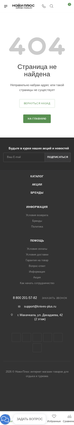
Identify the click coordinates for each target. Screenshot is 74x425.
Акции (37, 184)
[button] (5, 419)
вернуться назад (37, 103)
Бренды (37, 192)
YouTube (47, 337)
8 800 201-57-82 (25, 298)
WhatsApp (37, 347)
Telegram (37, 337)
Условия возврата (37, 215)
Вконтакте (16, 337)
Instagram (26, 337)
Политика (37, 226)
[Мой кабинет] (59, 6)
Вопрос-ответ (37, 265)
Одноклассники (58, 337)
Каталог (37, 176)
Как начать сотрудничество (37, 283)
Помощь (37, 240)
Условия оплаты (37, 248)
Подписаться (57, 157)
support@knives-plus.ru (40, 306)
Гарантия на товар (37, 260)
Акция (37, 277)
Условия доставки (37, 254)
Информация (37, 207)
